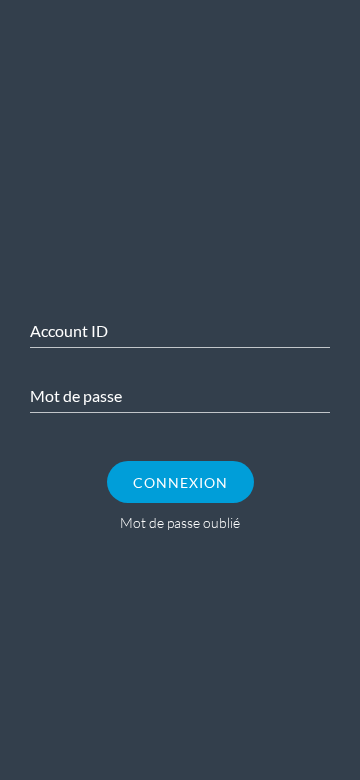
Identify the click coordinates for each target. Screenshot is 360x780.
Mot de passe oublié (180, 522)
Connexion (180, 482)
